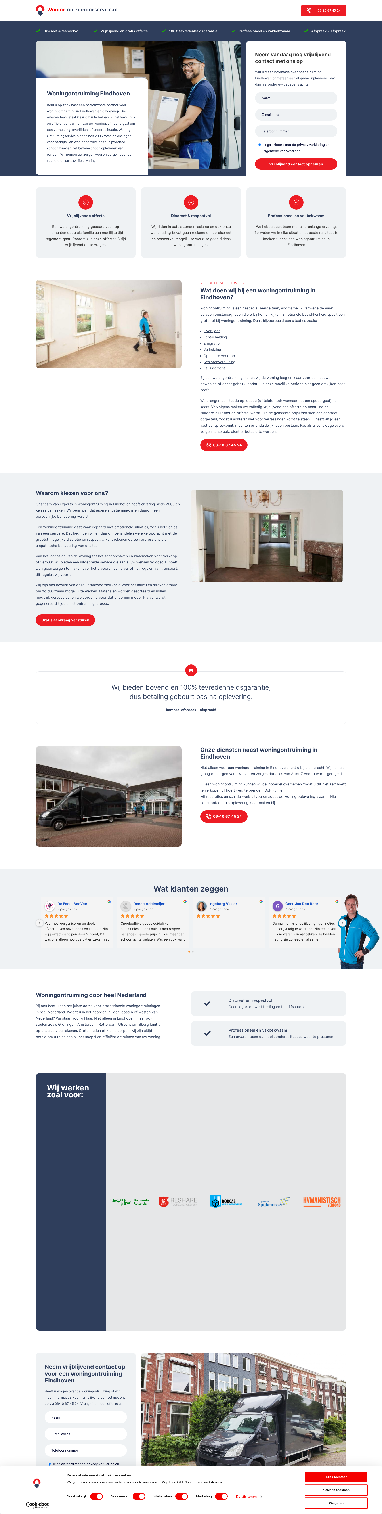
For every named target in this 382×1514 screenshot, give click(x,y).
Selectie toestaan (336, 1490)
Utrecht (124, 1024)
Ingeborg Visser (80, 903)
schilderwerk (239, 796)
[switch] (139, 1496)
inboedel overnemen (285, 784)
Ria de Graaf (304, 903)
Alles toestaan (336, 1477)
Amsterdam (87, 1024)
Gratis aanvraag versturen (65, 620)
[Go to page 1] (193, 952)
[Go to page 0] (189, 951)
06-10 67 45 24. (67, 1403)
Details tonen (246, 1496)
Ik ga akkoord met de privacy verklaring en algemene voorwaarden (297, 148)
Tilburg (143, 1024)
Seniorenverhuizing (219, 362)
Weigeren (336, 1503)
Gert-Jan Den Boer (158, 903)
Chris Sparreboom (234, 903)
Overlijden (212, 331)
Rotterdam (107, 1024)
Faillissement (214, 368)
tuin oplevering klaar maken (246, 802)
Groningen (66, 1024)
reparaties (214, 796)
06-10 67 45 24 (329, 10)
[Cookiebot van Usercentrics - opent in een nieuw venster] (37, 1505)
